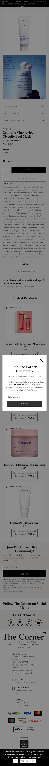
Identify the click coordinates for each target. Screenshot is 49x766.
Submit (24, 404)
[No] (45, 757)
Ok (16, 761)
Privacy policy (27, 761)
